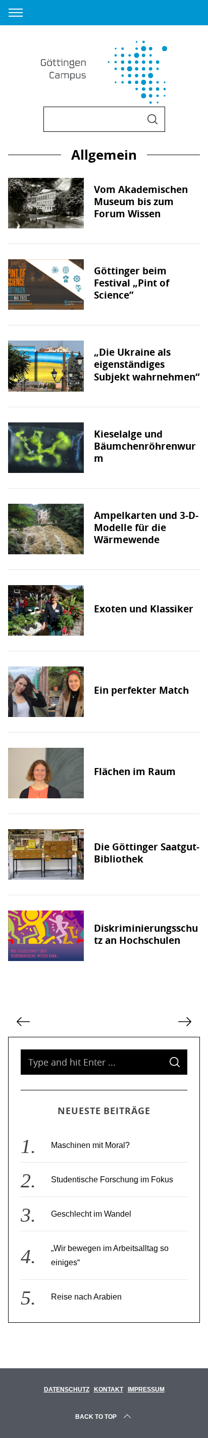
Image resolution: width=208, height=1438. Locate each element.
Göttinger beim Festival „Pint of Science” (131, 283)
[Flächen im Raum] (46, 773)
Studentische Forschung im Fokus (112, 1179)
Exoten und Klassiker (143, 608)
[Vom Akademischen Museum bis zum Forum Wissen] (46, 203)
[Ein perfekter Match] (46, 691)
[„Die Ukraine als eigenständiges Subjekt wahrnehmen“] (46, 366)
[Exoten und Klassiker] (46, 610)
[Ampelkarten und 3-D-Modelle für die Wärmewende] (46, 529)
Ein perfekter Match (141, 690)
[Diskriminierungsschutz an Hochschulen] (46, 935)
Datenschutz (66, 1389)
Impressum (146, 1389)
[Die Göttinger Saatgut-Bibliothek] (46, 854)
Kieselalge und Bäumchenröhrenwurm (145, 446)
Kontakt (108, 1389)
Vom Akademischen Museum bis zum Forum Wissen (141, 201)
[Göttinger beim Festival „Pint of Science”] (46, 284)
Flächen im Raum (135, 771)
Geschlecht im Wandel (91, 1214)
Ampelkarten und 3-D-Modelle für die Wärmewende (146, 527)
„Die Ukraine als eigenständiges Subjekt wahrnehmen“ (146, 364)
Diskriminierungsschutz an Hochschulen (146, 934)
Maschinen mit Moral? (90, 1145)
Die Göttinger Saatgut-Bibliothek (146, 853)
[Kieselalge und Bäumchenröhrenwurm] (46, 447)
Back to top (96, 1416)
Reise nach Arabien (86, 1296)
